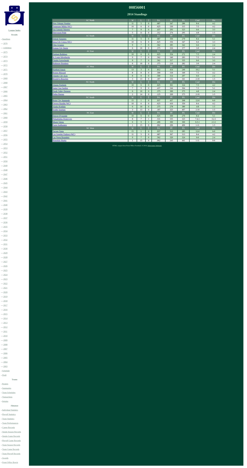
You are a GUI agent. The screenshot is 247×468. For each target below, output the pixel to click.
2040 (5, 205)
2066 (5, 91)
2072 (5, 65)
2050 (5, 161)
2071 (5, 70)
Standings (6, 39)
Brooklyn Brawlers (60, 79)
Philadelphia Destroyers (62, 119)
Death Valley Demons (61, 91)
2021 (5, 288)
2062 (5, 109)
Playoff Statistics (9, 414)
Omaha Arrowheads (61, 60)
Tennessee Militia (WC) (62, 26)
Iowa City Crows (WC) (62, 42)
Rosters (5, 384)
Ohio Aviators (58, 45)
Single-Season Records (11, 432)
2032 (5, 240)
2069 (5, 78)
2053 (5, 148)
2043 (5, 192)
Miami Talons (58, 122)
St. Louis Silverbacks (61, 57)
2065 (5, 96)
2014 (5, 318)
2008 (5, 344)
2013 (5, 323)
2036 (5, 222)
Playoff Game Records (11, 441)
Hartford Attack (59, 70)
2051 (5, 157)
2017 (5, 305)
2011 (5, 331)
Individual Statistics (10, 410)
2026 (5, 266)
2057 (5, 131)
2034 (5, 231)
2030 (5, 248)
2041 (5, 200)
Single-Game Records (11, 436)
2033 (5, 235)
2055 (5, 139)
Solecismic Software (155, 146)
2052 (5, 152)
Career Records (8, 427)
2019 (5, 296)
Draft (4, 375)
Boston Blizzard (59, 73)
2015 (5, 314)
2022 (5, 283)
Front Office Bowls (10, 462)
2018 (5, 301)
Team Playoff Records (11, 454)
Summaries (6, 388)
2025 (5, 270)
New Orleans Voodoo (61, 23)
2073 (5, 61)
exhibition (7, 48)
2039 (5, 209)
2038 (5, 214)
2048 (5, 170)
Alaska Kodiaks (59, 107)
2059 (5, 122)
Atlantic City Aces (60, 76)
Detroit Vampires (59, 39)
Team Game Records (10, 449)
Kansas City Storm (60, 48)
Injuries (5, 401)
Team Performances (10, 423)
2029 (5, 253)
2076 (5, 43)
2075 (5, 52)
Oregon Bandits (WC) (62, 103)
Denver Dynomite (60, 116)
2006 (5, 353)
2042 (5, 196)
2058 (5, 126)
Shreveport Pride (59, 33)
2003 (5, 366)
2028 (5, 257)
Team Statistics (8, 419)
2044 (5, 187)
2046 (5, 179)
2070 (5, 74)
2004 (5, 362)
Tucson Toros (58, 131)
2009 (5, 340)
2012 (5, 327)
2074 (5, 56)
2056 (5, 135)
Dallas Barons (58, 94)
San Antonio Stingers (61, 29)
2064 (5, 100)
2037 (5, 218)
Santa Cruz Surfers (60, 88)
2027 (5, 262)
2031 (5, 244)
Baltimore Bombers (60, 63)
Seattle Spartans (59, 110)
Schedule (6, 371)
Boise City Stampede (61, 100)
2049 (5, 166)
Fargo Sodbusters (60, 125)
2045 (5, 183)
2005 (5, 358)
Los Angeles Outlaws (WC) (64, 134)
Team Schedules (8, 392)
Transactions (7, 397)
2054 (5, 144)
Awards (5, 458)
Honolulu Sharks (59, 140)
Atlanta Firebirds (59, 85)
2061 (5, 113)
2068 (5, 83)
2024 (5, 275)
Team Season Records (11, 445)
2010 (5, 336)
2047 (5, 174)
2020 (5, 292)
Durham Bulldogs (60, 54)
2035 (5, 227)
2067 (5, 87)
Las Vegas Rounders (61, 137)
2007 (5, 349)
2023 (5, 279)
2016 (5, 310)
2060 (5, 118)
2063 (5, 104)
